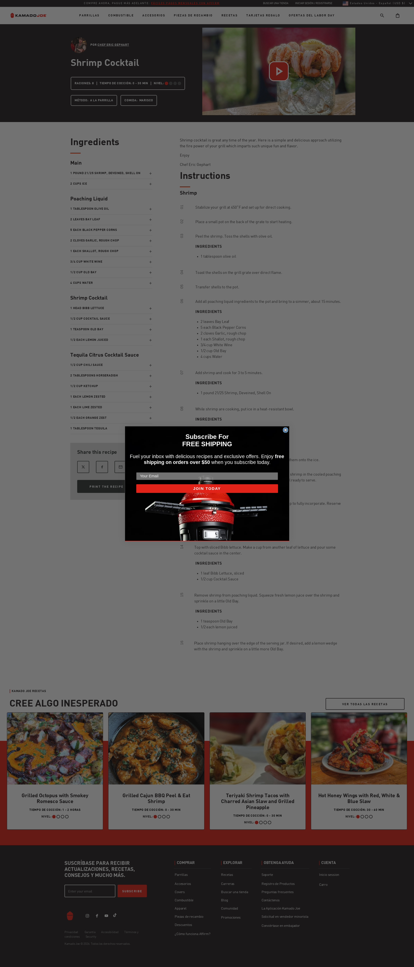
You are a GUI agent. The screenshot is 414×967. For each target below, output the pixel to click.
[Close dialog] (285, 430)
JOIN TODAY (207, 488)
